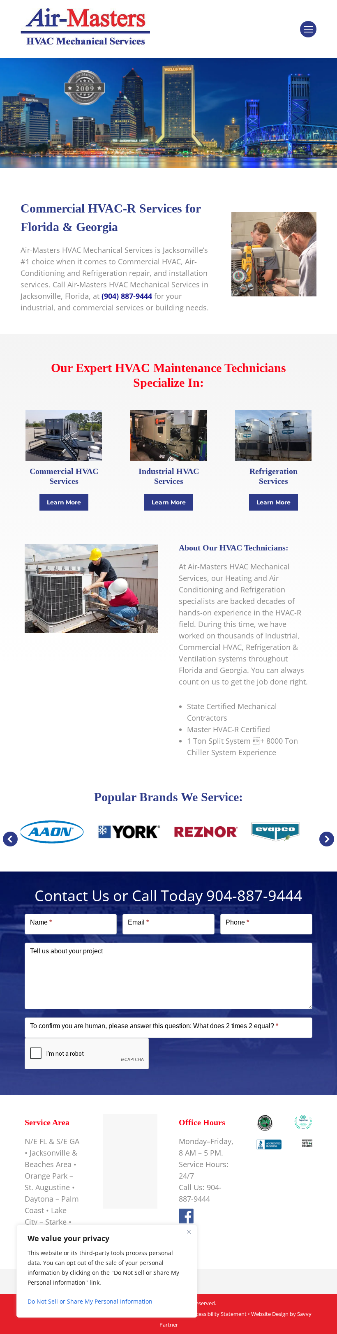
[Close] (189, 1232)
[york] (129, 831)
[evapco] (283, 832)
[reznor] (206, 831)
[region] (106, 1271)
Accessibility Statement (218, 1314)
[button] (10, 839)
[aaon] (52, 832)
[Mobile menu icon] (308, 29)
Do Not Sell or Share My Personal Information (90, 1301)
